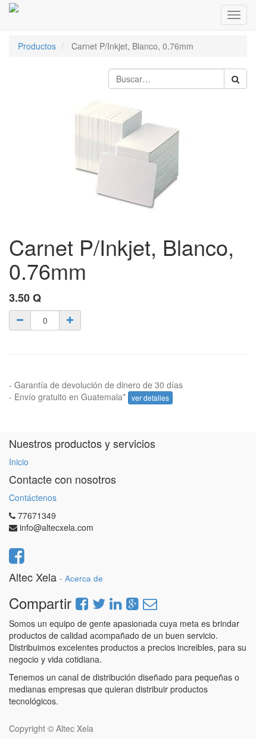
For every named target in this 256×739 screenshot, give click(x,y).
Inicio (19, 462)
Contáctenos (33, 497)
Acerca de (84, 578)
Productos (37, 46)
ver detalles (150, 397)
